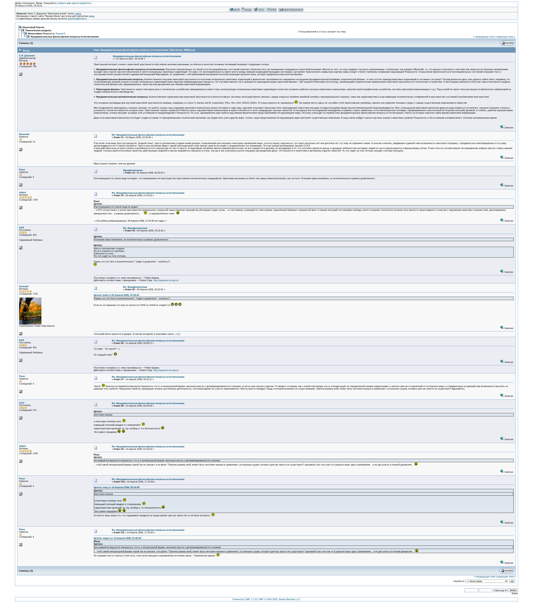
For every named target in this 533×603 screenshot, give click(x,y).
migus (22, 192)
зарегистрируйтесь (81, 3)
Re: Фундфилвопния (135, 228)
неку (21, 402)
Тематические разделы (38, 30)
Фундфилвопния (133, 170)
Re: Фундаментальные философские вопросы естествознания (148, 135)
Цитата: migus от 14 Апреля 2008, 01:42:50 (117, 538)
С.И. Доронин (27, 55)
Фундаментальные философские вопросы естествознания (65, 36)
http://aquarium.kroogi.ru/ (166, 280)
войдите (62, 3)
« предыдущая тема (483, 36)
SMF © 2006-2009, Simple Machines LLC (279, 599)
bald (21, 227)
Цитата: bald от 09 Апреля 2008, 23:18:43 (116, 295)
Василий (24, 134)
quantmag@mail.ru (77, 18)
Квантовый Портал (33, 27)
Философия (35, 33)
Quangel (24, 286)
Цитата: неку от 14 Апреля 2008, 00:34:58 (116, 487)
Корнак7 (60, 33)
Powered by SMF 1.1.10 (245, 599)
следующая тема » (505, 36)
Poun (22, 169)
